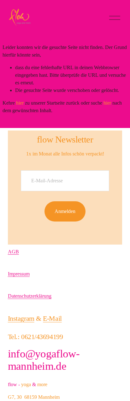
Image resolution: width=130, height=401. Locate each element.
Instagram (21, 318)
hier (20, 103)
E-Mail (52, 318)
